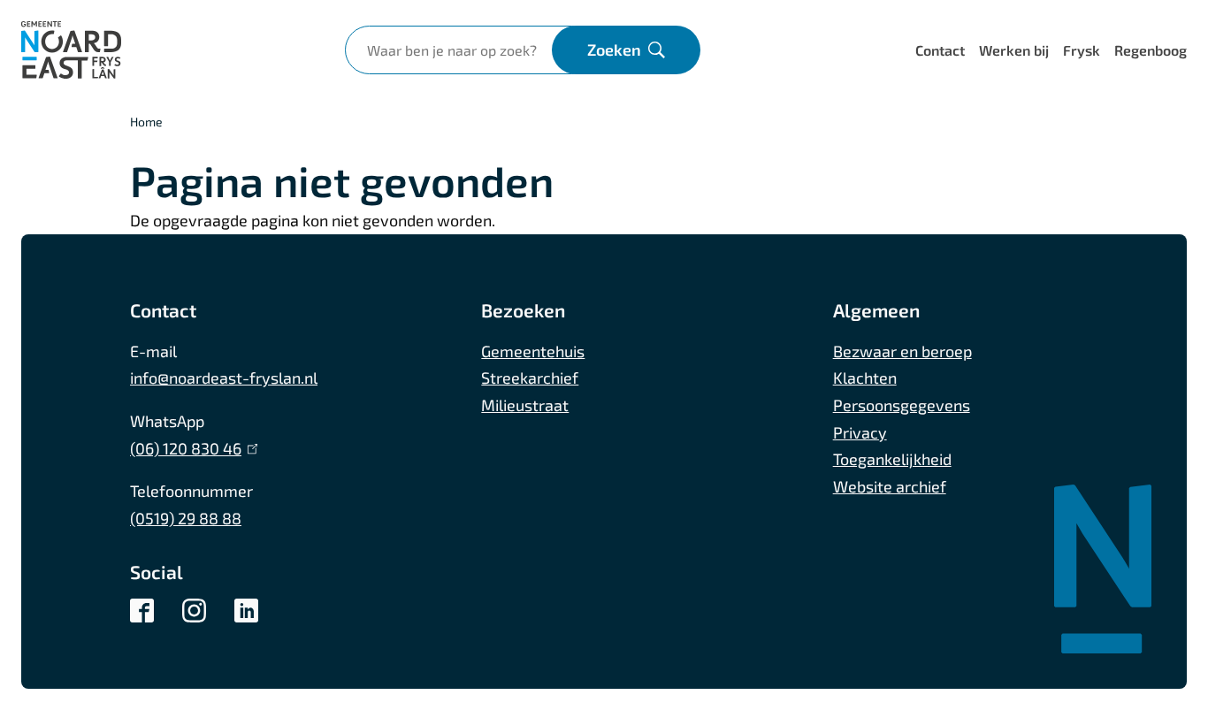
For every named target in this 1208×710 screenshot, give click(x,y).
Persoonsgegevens (901, 405)
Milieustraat (525, 405)
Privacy (860, 432)
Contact (940, 50)
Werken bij (1014, 50)
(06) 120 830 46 (190, 448)
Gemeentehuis (533, 351)
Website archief (889, 486)
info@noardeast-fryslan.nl (223, 377)
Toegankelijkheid (892, 459)
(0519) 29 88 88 (185, 518)
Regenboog (1150, 50)
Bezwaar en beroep (902, 351)
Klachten (865, 377)
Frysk (1081, 50)
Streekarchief (529, 377)
